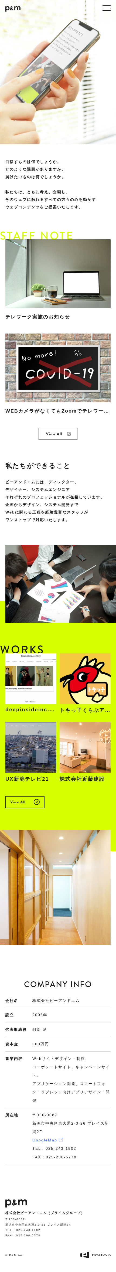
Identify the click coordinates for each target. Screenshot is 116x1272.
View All (17, 802)
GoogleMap (44, 1140)
